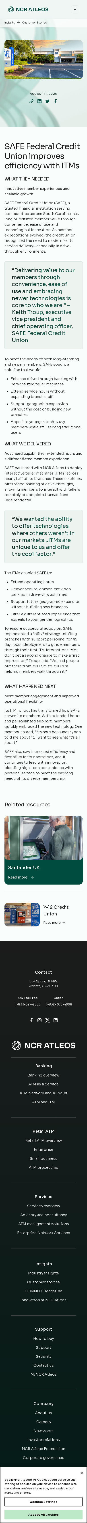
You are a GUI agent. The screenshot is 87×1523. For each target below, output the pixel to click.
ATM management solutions (43, 1224)
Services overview (43, 1206)
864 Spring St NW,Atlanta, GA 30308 (43, 983)
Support (43, 1347)
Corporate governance (43, 1457)
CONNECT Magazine (43, 1291)
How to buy (43, 1338)
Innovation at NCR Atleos (43, 1300)
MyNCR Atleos (44, 1374)
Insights (9, 22)
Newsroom (43, 1430)
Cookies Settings (43, 1502)
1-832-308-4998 (59, 1004)
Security (43, 1356)
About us (43, 1413)
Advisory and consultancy (43, 1215)
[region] (43, 1495)
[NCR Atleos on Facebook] (31, 1020)
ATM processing (43, 1167)
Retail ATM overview (43, 1140)
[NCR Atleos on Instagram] (39, 1020)
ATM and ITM (43, 1102)
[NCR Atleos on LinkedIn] (55, 1020)
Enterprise (43, 1149)
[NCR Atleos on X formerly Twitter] (47, 1020)
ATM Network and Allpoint (44, 1093)
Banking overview (43, 1075)
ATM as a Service (43, 1084)
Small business (43, 1158)
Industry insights (43, 1273)
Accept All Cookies (43, 1515)
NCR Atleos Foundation (43, 1448)
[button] (75, 9)
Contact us (43, 1365)
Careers (43, 1422)
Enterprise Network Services (43, 1233)
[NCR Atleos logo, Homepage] (28, 9)
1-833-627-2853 (28, 1004)
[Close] (82, 1473)
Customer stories (43, 1282)
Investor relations (43, 1439)
